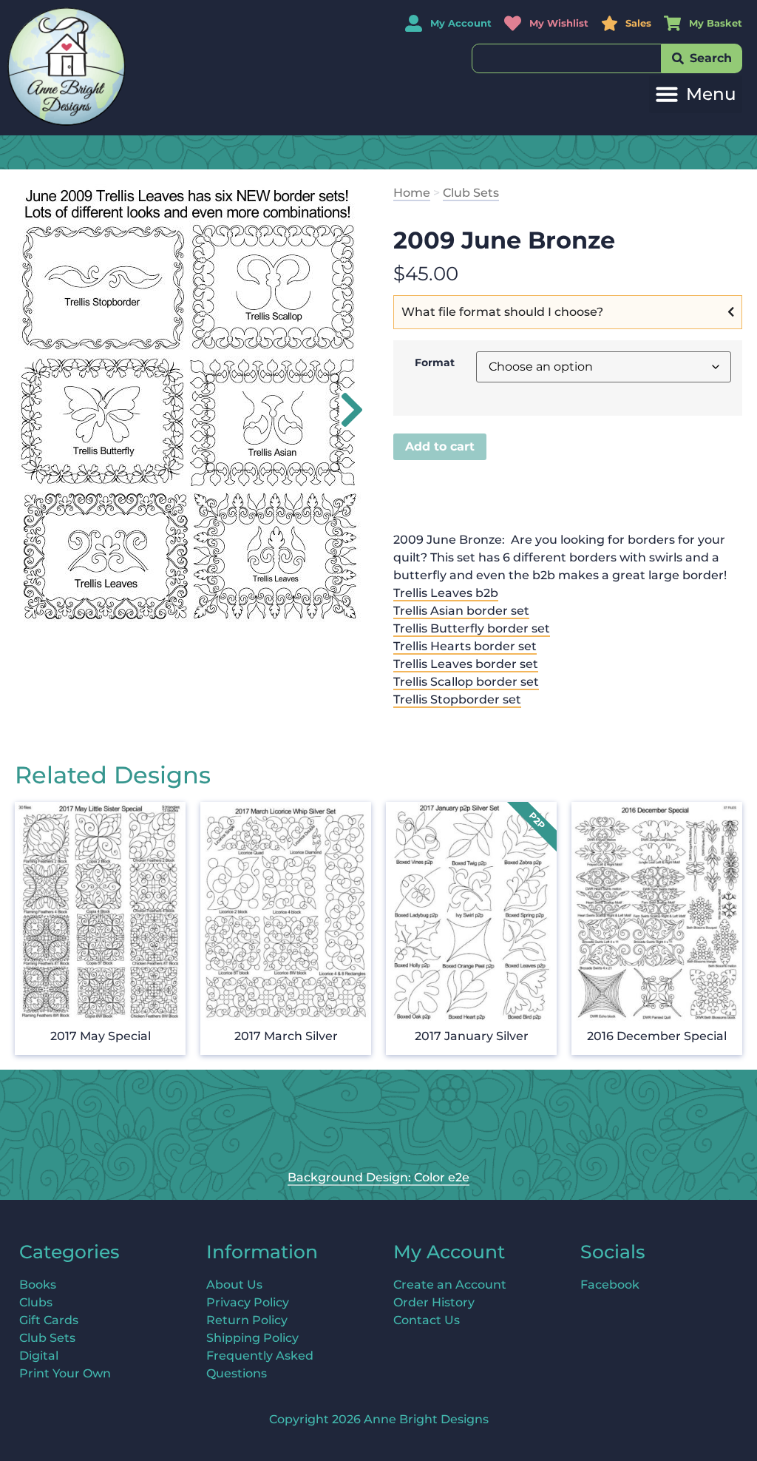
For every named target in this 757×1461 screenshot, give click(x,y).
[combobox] (567, 58)
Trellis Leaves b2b (445, 593)
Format (435, 362)
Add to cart (440, 446)
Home (411, 193)
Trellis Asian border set (461, 611)
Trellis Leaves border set (465, 664)
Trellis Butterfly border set (471, 628)
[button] (695, 94)
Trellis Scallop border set (466, 682)
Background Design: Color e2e (378, 1177)
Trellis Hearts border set (465, 646)
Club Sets (471, 193)
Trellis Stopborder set (457, 699)
